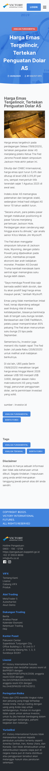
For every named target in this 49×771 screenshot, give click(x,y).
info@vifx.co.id (11, 558)
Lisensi (6, 581)
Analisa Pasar (10, 619)
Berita (6, 616)
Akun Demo (9, 605)
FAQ (5, 629)
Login (34, 7)
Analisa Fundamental (24, 29)
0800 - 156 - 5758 (13, 548)
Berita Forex (11, 420)
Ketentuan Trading (13, 625)
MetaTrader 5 (10, 598)
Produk (6, 587)
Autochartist (9, 601)
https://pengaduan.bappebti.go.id (21, 552)
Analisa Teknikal (14, 451)
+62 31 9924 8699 (13, 555)
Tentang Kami (10, 578)
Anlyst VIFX (36, 76)
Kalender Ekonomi (12, 622)
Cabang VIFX (10, 584)
